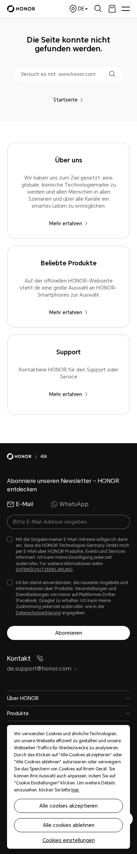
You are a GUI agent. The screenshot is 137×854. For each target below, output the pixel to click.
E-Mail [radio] (24, 504)
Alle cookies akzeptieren (68, 806)
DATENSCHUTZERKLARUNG (44, 569)
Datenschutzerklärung (38, 612)
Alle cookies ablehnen (68, 825)
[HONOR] (23, 456)
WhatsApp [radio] (74, 504)
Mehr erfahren (65, 223)
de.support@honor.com (39, 668)
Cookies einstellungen (69, 840)
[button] (112, 74)
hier (75, 790)
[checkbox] (68, 555)
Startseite (65, 100)
